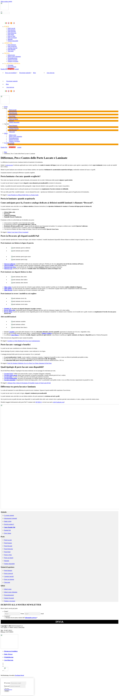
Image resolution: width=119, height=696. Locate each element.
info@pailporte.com (58, 402)
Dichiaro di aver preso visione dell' (21, 617)
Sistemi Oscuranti (12, 59)
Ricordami (7, 688)
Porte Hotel (11, 34)
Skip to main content (6, 1)
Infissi (5, 133)
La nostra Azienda (9, 143)
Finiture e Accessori (14, 141)
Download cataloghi (24, 73)
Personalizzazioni (12, 58)
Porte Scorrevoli (12, 46)
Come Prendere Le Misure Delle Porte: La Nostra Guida (22, 195)
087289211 (39, 402)
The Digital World (19, 675)
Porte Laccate (11, 28)
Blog (34, 73)
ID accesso (7, 683)
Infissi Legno (11, 55)
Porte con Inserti (12, 37)
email (42, 613)
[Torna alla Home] (5, 9)
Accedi (6, 691)
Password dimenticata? (8, 689)
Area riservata (50, 73)
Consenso (7, 616)
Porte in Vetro (11, 36)
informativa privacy (31, 617)
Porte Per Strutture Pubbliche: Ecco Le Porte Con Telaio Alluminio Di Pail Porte (29, 363)
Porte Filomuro (12, 44)
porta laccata (9, 165)
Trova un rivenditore (10, 73)
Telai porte (11, 51)
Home (6, 106)
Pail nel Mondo (12, 66)
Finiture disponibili (13, 41)
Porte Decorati (12, 31)
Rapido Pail (4, 69)
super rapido (10, 69)
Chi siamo (10, 65)
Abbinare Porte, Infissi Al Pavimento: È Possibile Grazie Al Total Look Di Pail (29, 383)
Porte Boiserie (11, 49)
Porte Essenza (11, 30)
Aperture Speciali (12, 48)
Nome (6, 611)
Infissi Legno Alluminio (14, 56)
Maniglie (10, 39)
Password (6, 686)
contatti (17, 69)
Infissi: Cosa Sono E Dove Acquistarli (17, 232)
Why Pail (11, 144)
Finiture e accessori (13, 61)
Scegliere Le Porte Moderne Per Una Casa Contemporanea (23, 341)
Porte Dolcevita (12, 33)
